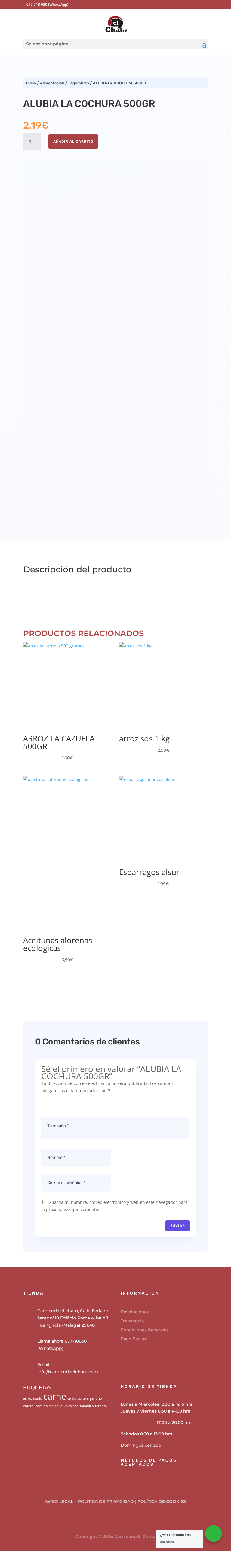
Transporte (132, 1321)
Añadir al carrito (73, 141)
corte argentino (90, 1398)
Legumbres (78, 83)
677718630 (76, 1341)
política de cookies (161, 1501)
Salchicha (71, 1406)
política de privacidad (106, 1501)
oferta (48, 1406)
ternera (101, 1406)
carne (54, 1396)
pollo (58, 1406)
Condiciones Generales (145, 1330)
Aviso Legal (59, 1501)
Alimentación (52, 83)
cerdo (71, 1398)
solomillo (86, 1406)
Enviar (177, 1226)
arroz (27, 1398)
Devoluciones (135, 1312)
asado (37, 1398)
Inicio (31, 83)
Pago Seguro (134, 1339)
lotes (38, 1406)
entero (28, 1406)
